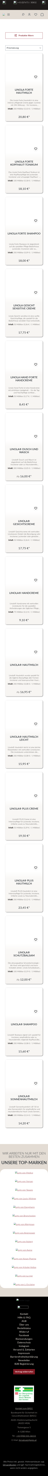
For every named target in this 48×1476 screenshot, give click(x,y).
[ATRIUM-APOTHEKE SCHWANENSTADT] (4, 3)
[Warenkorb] (42, 14)
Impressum (24, 1353)
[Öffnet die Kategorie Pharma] (24, 1258)
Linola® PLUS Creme (24, 808)
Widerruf (24, 1332)
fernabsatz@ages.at (28, 1440)
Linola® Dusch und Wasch (24, 451)
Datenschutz (24, 1342)
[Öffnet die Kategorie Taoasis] (24, 1190)
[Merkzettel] (36, 14)
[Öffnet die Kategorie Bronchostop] (24, 1215)
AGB (24, 1321)
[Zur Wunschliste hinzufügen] (35, 77)
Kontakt (24, 1314)
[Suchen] (23, 14)
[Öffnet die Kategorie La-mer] (24, 1276)
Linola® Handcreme (24, 593)
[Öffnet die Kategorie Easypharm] (24, 1207)
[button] (42, 1461)
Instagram (24, 1346)
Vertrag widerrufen (24, 1372)
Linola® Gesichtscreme (24, 523)
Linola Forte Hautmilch (24, 91)
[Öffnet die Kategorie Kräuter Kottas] (24, 1267)
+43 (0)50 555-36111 (26, 1436)
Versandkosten (9, 1465)
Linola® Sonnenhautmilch (24, 1098)
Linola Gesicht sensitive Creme (24, 307)
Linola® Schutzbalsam (24, 954)
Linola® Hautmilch (24, 665)
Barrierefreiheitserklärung (24, 1357)
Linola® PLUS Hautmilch (24, 882)
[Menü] (8, 14)
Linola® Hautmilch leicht (24, 738)
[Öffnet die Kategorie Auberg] (24, 1241)
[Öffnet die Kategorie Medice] (24, 1172)
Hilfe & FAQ (24, 1317)
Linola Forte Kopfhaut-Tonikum (24, 163)
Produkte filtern (26, 35)
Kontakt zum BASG (24, 1408)
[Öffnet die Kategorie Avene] (24, 1250)
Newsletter (24, 1360)
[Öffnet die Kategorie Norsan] (24, 1181)
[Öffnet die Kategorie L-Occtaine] (24, 1284)
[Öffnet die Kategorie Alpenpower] (24, 1233)
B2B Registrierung (24, 1364)
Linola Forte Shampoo (24, 233)
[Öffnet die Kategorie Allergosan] (24, 1224)
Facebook (24, 1335)
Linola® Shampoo (24, 1024)
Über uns (24, 1325)
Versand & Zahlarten (24, 1350)
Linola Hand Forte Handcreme (24, 379)
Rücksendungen (24, 1339)
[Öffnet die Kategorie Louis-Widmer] (24, 1198)
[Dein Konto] (29, 14)
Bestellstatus (24, 1328)
